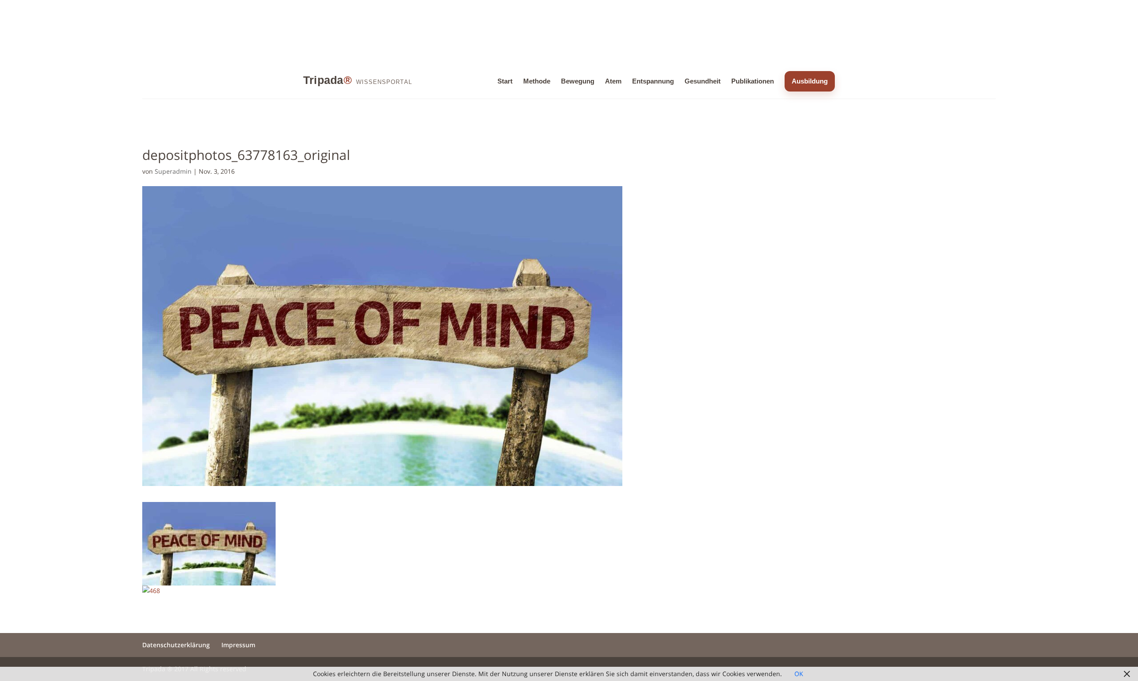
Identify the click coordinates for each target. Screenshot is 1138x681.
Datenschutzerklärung (176, 645)
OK (798, 673)
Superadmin (173, 171)
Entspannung (653, 81)
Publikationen (752, 81)
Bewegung (577, 81)
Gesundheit (703, 81)
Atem (613, 81)
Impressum (238, 645)
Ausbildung (810, 81)
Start (505, 81)
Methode (536, 81)
